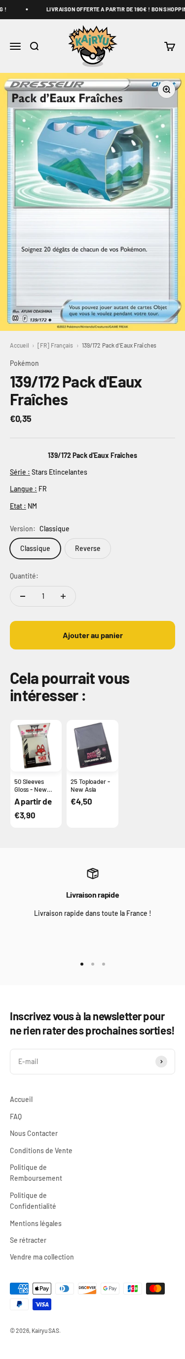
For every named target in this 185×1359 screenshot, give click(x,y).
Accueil (19, 345)
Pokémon (24, 363)
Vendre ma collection (42, 1257)
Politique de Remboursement (36, 1172)
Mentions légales (36, 1223)
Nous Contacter (34, 1133)
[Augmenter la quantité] (63, 596)
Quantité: (24, 576)
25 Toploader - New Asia (90, 785)
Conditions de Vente (41, 1150)
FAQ (16, 1116)
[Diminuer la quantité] (22, 596)
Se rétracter (28, 1240)
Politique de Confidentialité (33, 1200)
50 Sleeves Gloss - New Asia (30, 789)
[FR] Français (55, 345)
